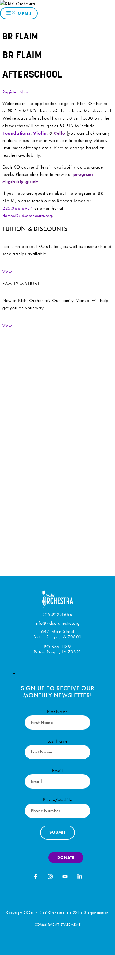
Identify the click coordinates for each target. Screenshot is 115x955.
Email (57, 770)
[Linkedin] (79, 878)
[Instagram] (50, 878)
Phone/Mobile (57, 800)
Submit (57, 832)
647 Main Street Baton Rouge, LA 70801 (57, 634)
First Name (57, 711)
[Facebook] (35, 878)
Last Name (57, 741)
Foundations (16, 133)
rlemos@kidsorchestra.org (27, 215)
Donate (66, 857)
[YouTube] (65, 878)
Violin (40, 133)
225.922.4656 (57, 614)
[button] (7, 271)
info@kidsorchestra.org (57, 623)
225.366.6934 (17, 208)
